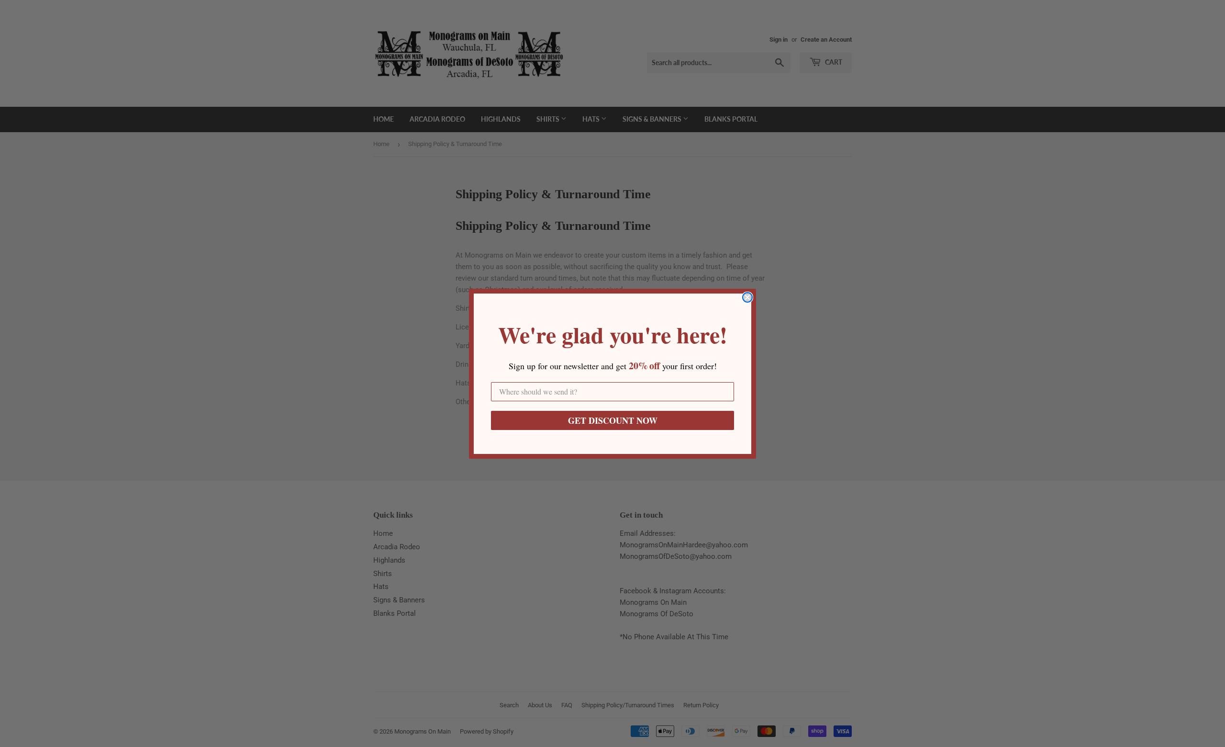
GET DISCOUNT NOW (612, 420)
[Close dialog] (747, 297)
